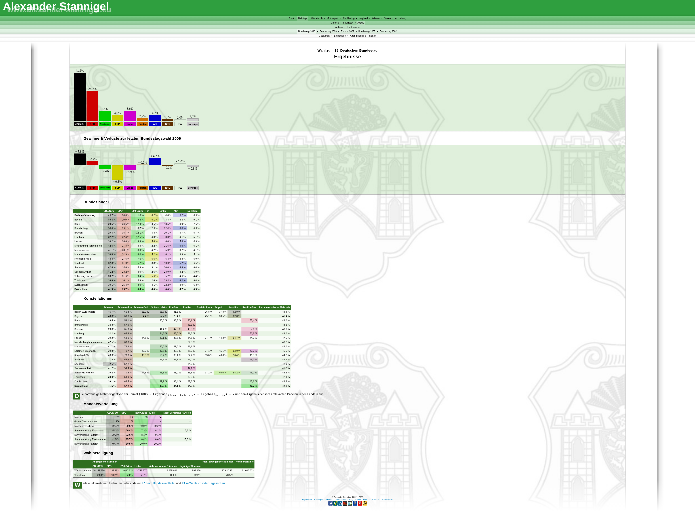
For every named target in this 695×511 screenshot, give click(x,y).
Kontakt (358, 500)
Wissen (376, 18)
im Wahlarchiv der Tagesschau (205, 483)
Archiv (360, 22)
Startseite (376, 500)
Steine (387, 18)
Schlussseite (387, 500)
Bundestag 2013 (306, 31)
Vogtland (363, 18)
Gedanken (324, 35)
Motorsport (332, 18)
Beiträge (302, 18)
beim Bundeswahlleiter (160, 483)
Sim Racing (348, 18)
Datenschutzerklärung (343, 500)
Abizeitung (400, 18)
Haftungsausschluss (323, 500)
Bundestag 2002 (388, 31)
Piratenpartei (353, 27)
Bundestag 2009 (328, 31)
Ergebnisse (340, 35)
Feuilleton (348, 22)
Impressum (307, 500)
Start (291, 18)
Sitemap (366, 500)
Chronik (335, 22)
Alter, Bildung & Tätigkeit (363, 35)
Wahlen (339, 27)
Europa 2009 (347, 31)
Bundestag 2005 (366, 31)
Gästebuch (317, 18)
